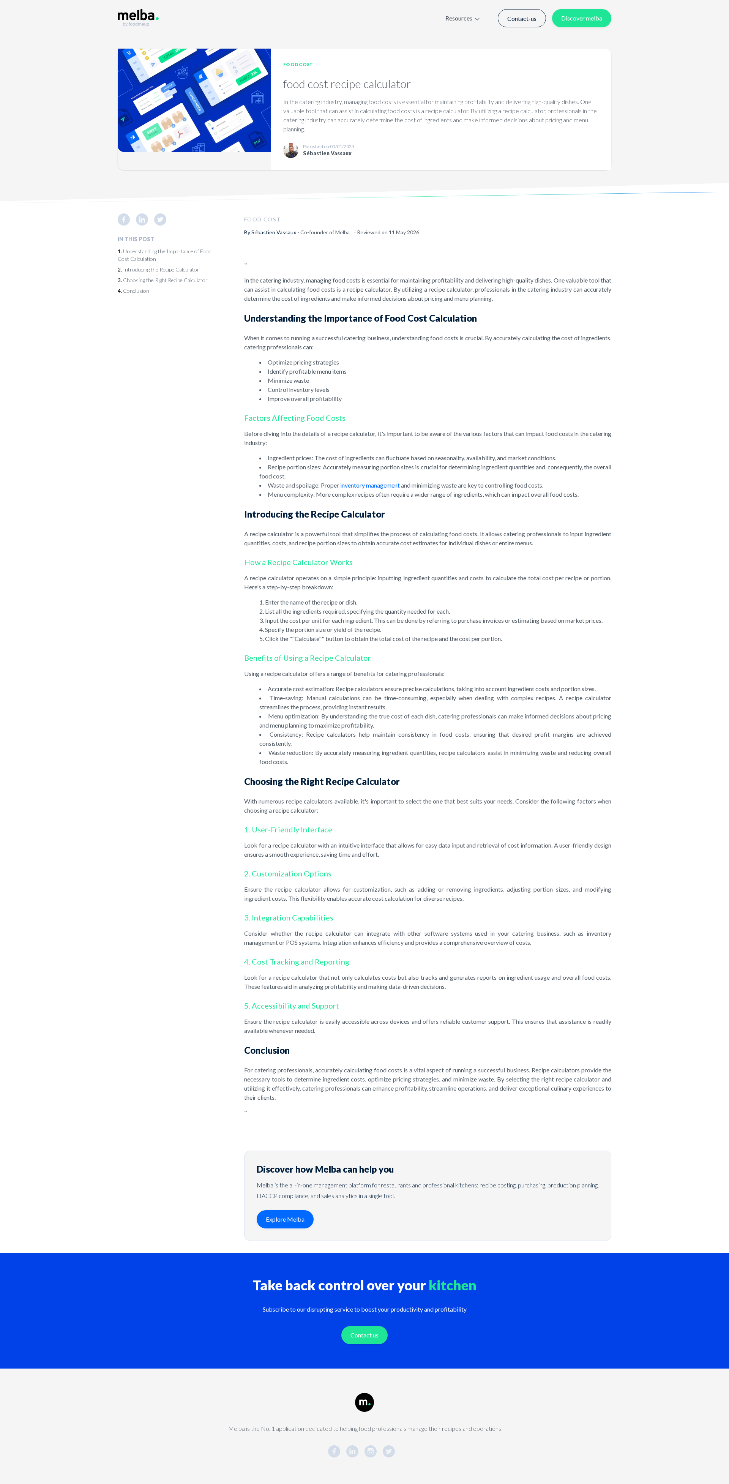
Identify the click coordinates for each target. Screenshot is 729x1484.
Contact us (364, 1335)
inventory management (370, 485)
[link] (127, 219)
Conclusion (136, 290)
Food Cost (298, 64)
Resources (458, 18)
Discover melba (581, 18)
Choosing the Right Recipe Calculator (165, 280)
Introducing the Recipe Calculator (161, 269)
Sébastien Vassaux (273, 232)
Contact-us (521, 18)
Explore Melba (285, 1219)
